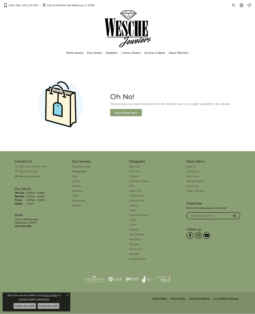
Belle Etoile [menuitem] (134, 166)
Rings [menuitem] (74, 176)
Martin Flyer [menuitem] (135, 239)
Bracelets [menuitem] (76, 185)
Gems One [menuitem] (134, 171)
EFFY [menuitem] (131, 185)
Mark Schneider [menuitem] (137, 234)
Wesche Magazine (195, 181)
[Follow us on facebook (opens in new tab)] (189, 235)
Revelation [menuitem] (134, 253)
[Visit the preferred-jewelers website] (163, 279)
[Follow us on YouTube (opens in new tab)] (206, 235)
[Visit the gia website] (115, 279)
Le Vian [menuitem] (133, 224)
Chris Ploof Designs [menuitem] (139, 181)
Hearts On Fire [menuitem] (136, 200)
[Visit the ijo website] (132, 279)
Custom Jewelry (131, 52)
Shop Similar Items (126, 112)
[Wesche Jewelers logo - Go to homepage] (127, 26)
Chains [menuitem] (75, 195)
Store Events (192, 176)
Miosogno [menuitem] (134, 244)
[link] (68, 5)
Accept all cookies (48, 305)
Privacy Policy (178, 298)
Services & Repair (154, 52)
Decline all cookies (25, 305)
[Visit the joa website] (147, 279)
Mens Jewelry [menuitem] (79, 200)
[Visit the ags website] (94, 279)
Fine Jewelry (94, 52)
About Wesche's (179, 52)
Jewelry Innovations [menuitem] (139, 214)
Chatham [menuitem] (133, 176)
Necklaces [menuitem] (77, 190)
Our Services (192, 185)
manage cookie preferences (33, 299)
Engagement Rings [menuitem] (81, 166)
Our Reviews (192, 171)
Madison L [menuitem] (134, 229)
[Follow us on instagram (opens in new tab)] (198, 235)
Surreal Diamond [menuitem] (137, 258)
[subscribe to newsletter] (234, 216)
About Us (191, 166)
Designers (112, 52)
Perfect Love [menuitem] (135, 248)
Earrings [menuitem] (76, 181)
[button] (21, 5)
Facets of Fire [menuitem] (135, 190)
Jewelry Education (195, 190)
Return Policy (160, 298)
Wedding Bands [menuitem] (79, 171)
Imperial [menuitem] (133, 205)
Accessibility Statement (226, 298)
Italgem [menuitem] (133, 210)
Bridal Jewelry (75, 52)
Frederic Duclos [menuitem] (136, 195)
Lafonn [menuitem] (132, 219)
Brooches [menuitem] (76, 205)
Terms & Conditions (199, 298)
